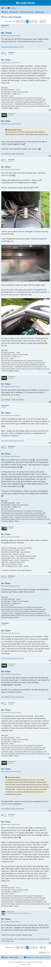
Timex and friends (11, 17)
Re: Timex (6, 33)
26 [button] (41, 21)
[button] (18, 21)
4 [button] (33, 21)
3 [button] (30, 21)
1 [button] (24, 21)
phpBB (18, 962)
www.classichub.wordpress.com (11, 47)
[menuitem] (4, 8)
